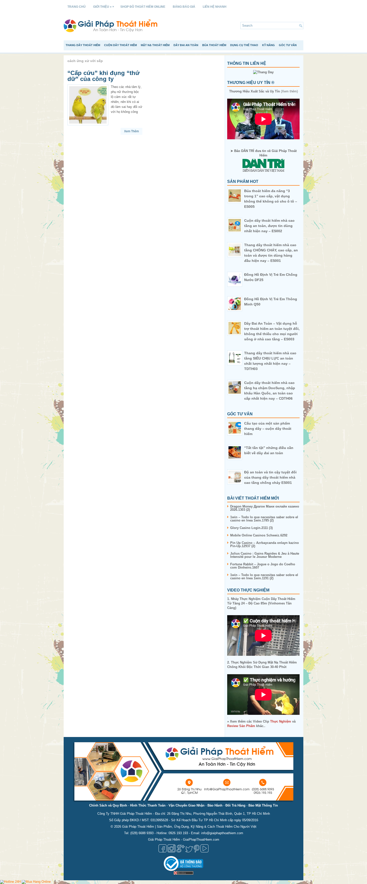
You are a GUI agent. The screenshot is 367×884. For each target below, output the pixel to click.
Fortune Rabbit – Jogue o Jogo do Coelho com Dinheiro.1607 (262, 565)
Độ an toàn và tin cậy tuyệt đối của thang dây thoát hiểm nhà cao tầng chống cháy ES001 (270, 477)
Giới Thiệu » (103, 6)
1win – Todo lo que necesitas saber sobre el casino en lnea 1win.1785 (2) (264, 518)
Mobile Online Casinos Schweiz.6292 (258, 535)
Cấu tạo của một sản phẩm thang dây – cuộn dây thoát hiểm (267, 428)
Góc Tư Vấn (288, 45)
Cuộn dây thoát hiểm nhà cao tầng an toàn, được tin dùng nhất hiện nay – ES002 (269, 226)
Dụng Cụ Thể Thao (244, 45)
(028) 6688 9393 (142, 833)
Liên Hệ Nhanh (214, 6)
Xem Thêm (131, 131)
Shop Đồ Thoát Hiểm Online (142, 6)
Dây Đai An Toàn (186, 45)
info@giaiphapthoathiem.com (222, 833)
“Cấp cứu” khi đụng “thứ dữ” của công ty (103, 76)
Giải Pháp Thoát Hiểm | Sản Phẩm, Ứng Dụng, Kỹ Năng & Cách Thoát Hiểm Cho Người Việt (189, 826)
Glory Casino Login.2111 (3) (251, 528)
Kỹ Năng (268, 45)
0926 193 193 (178, 833)
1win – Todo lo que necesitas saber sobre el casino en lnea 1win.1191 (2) (264, 576)
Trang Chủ (76, 6)
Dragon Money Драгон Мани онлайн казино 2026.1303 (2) (264, 508)
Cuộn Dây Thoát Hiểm (120, 45)
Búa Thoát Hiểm (214, 45)
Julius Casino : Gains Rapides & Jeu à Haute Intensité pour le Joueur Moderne (264, 555)
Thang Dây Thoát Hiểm (83, 45)
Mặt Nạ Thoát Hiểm (155, 45)
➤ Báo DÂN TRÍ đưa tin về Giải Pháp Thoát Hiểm (263, 153)
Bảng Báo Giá (184, 6)
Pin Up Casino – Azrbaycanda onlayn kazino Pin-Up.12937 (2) (264, 544)
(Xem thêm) (263, 91)
